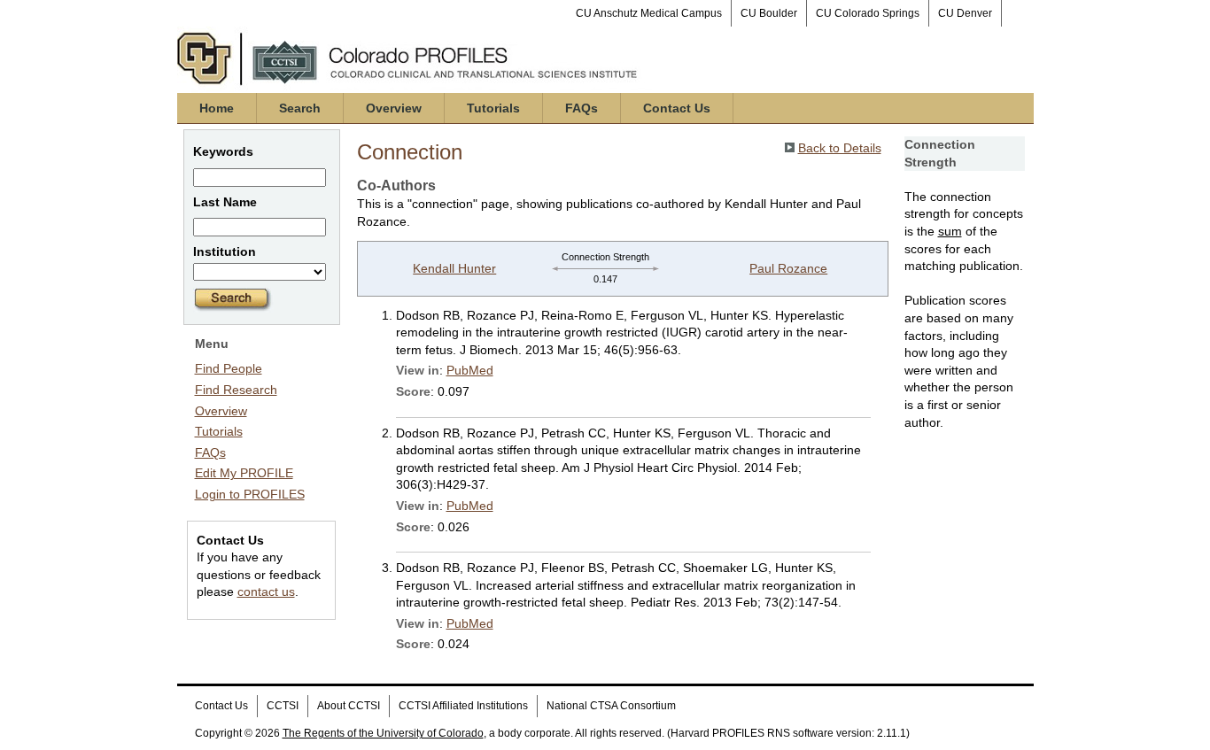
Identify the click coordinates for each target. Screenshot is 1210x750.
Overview (394, 108)
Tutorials (493, 108)
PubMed (469, 370)
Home (216, 108)
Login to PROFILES (250, 494)
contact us (266, 591)
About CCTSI (348, 706)
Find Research (236, 390)
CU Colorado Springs (867, 13)
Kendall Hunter (454, 268)
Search (300, 108)
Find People (228, 368)
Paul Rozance (788, 268)
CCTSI (283, 706)
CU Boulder (769, 13)
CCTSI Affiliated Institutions (463, 706)
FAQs (581, 108)
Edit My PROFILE (244, 473)
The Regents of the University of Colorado (383, 733)
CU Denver (965, 13)
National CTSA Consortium (611, 706)
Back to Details (839, 148)
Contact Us (676, 108)
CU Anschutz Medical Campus (649, 13)
